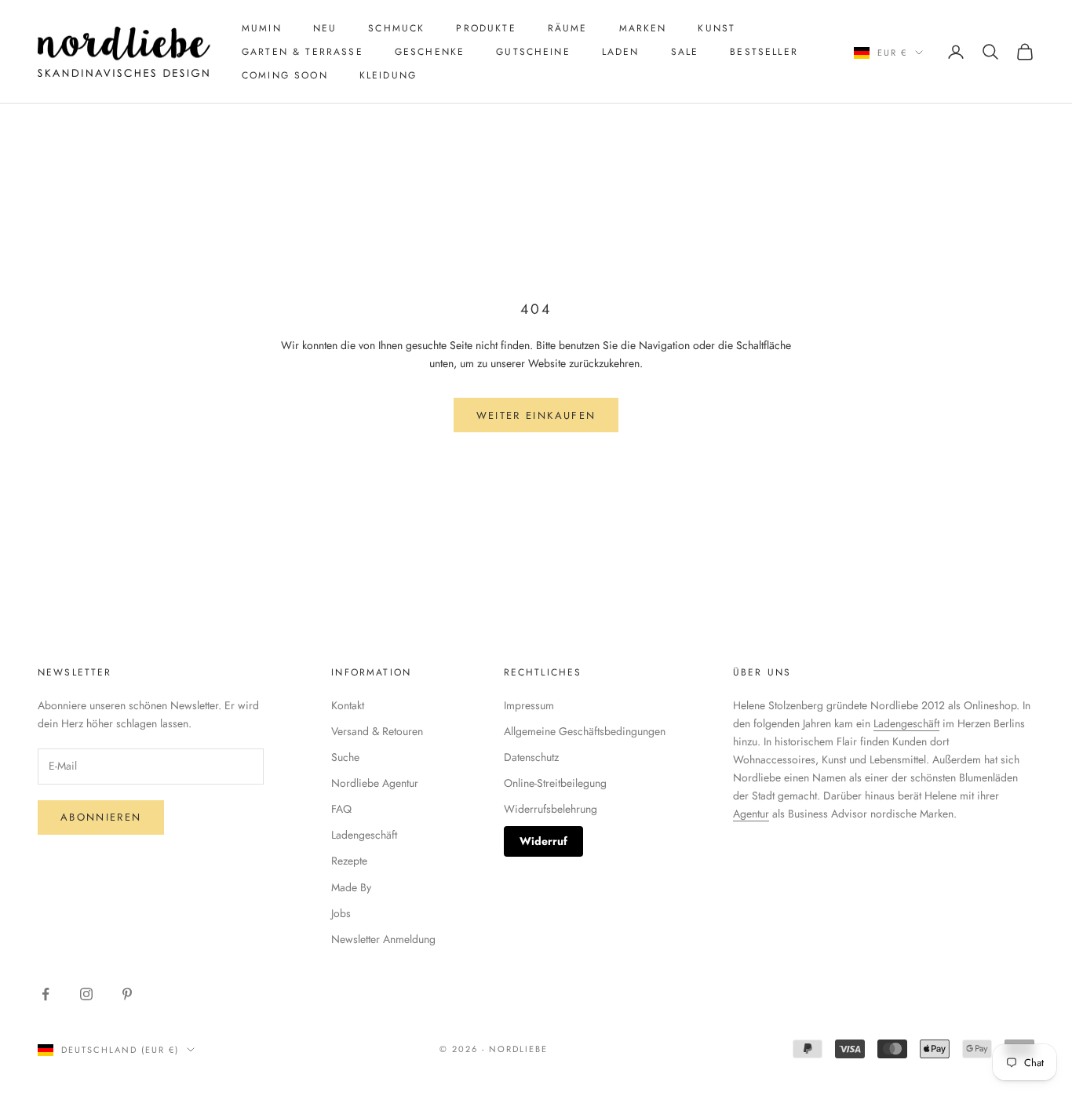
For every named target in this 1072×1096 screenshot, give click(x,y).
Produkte (486, 28)
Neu (325, 28)
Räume (568, 28)
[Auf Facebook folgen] (45, 994)
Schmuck (396, 28)
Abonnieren (100, 817)
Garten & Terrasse (302, 52)
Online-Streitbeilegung (555, 783)
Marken (643, 28)
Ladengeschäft (364, 835)
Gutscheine (533, 52)
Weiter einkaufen (536, 415)
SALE (685, 52)
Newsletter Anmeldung (383, 939)
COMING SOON (285, 75)
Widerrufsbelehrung (550, 809)
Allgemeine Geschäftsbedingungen (584, 731)
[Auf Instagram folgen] (86, 994)
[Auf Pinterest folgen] (127, 994)
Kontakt (347, 705)
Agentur (751, 813)
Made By (351, 887)
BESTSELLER (764, 52)
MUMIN (262, 28)
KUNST (716, 28)
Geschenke (430, 52)
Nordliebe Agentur (374, 783)
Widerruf (543, 841)
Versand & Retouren (377, 731)
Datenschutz (531, 757)
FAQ (341, 809)
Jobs (341, 913)
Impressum (529, 705)
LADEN (621, 52)
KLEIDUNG (388, 75)
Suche (345, 757)
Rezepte (349, 860)
